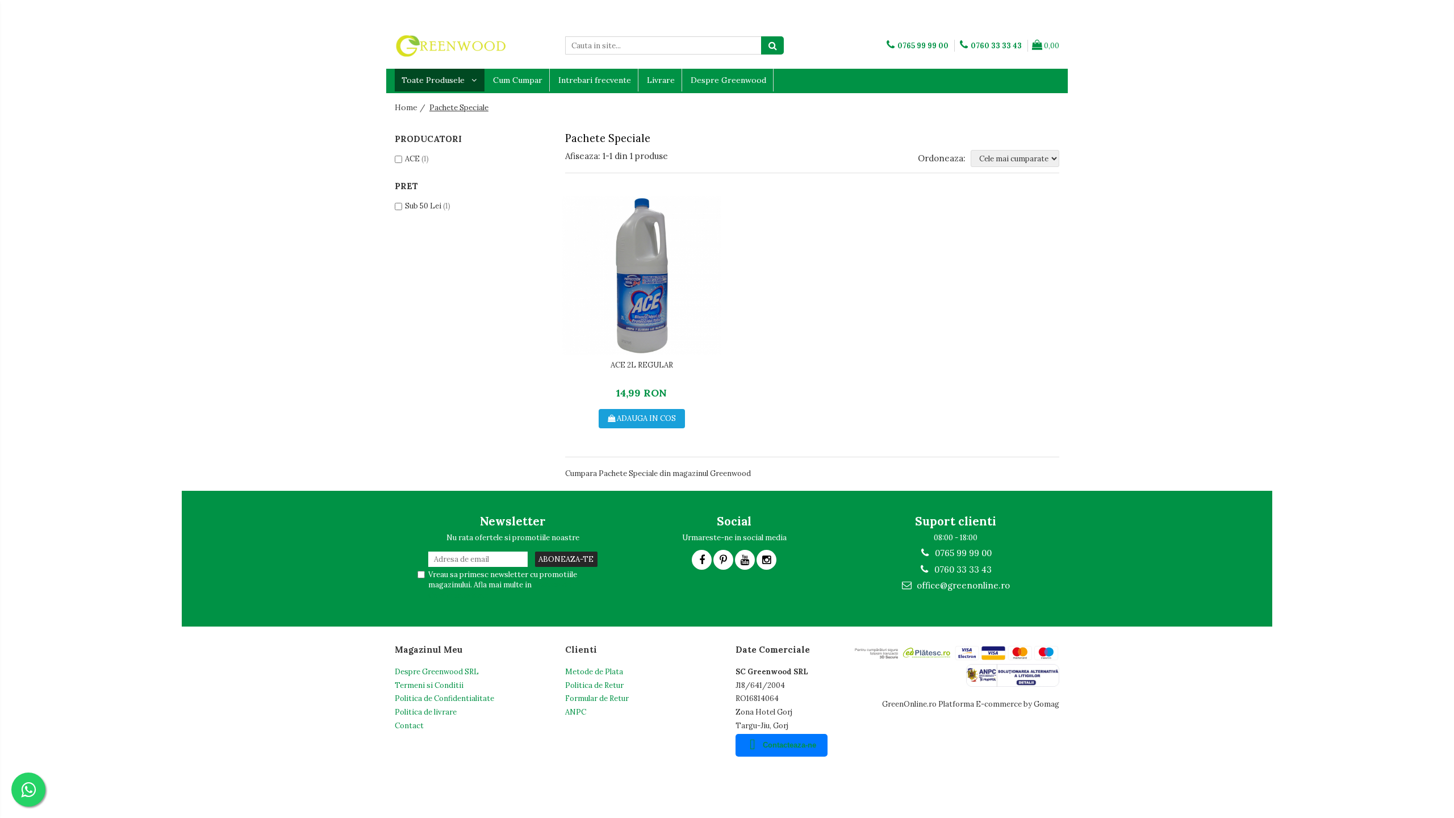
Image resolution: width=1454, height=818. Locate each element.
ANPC (575, 712)
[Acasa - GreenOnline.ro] (451, 45)
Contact (409, 726)
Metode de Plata (594, 672)
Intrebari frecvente (594, 80)
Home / (411, 107)
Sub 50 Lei (423, 206)
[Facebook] (702, 560)
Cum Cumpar (517, 80)
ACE (412, 159)
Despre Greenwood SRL (437, 672)
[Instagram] (766, 560)
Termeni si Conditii (429, 685)
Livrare (661, 80)
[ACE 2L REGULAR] (641, 275)
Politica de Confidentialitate (444, 698)
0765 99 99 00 (962, 553)
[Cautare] (772, 45)
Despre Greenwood (728, 80)
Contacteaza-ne (789, 745)
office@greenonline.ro (962, 585)
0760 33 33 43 (962, 569)
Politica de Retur (594, 685)
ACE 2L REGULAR (642, 365)
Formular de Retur (597, 698)
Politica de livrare (426, 712)
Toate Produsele (434, 80)
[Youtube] (745, 560)
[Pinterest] (723, 560)
